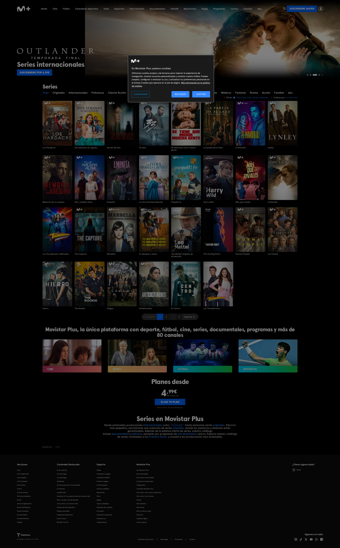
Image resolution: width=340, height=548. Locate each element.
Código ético (141, 485)
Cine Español (21, 478)
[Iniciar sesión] (320, 9)
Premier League (102, 481)
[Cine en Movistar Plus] (71, 356)
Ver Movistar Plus (143, 470)
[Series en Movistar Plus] (137, 356)
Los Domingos (62, 478)
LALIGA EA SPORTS (103, 478)
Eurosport (100, 511)
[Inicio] (23, 9)
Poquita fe (176, 202)
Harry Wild (208, 202)
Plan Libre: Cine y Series (145, 496)
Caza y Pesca (61, 518)
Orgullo (19, 522)
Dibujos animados (63, 511)
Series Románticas (23, 507)
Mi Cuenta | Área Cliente (145, 478)
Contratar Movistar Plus (145, 489)
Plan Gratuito (137, 8)
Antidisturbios (145, 308)
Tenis (106, 8)
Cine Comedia (22, 481)
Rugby (204, 8)
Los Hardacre (48, 147)
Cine (55, 8)
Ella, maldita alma (83, 202)
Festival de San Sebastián (66, 507)
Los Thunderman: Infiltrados (55, 254)
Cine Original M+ (23, 474)
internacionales (152, 425)
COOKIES (192, 539)
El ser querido (62, 470)
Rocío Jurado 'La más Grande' (67, 500)
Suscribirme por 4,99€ (34, 72)
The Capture (81, 254)
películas (136, 433)
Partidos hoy (101, 518)
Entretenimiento (23, 518)
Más (260, 9)
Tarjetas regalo (142, 518)
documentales (120, 433)
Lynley (271, 147)
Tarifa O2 (140, 515)
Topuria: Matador (103, 504)
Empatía (111, 202)
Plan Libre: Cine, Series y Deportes (149, 492)
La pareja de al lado (213, 147)
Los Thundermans (211, 308)
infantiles (178, 428)
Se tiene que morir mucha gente (183, 148)
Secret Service (113, 147)
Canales (247, 8)
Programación (102, 522)
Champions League (103, 474)
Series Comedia (22, 511)
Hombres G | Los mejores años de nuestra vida (73, 496)
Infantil (174, 8)
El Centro (175, 308)
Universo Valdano (103, 489)
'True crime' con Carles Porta (67, 504)
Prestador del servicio (145, 539)
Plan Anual (140, 507)
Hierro (45, 308)
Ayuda (298, 470)
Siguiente (188, 317)
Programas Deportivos (65, 515)
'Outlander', (177, 425)
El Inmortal (241, 147)
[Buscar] (284, 9)
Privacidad (178, 539)
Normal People (243, 254)
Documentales (157, 8)
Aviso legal (164, 539)
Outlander (273, 202)
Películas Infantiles (23, 496)
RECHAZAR (180, 94)
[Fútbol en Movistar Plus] (202, 356)
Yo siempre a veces (148, 254)
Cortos (234, 8)
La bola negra (62, 474)
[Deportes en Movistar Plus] (268, 356)
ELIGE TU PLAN (170, 402)
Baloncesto (190, 8)
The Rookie (80, 308)
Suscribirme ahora (302, 8)
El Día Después (102, 485)
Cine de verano (22, 492)
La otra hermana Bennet (151, 202)
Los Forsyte (273, 254)
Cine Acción (21, 485)
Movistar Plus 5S (62, 522)
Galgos (110, 308)
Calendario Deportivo (104, 515)
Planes (139, 500)
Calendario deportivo (86, 8)
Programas (219, 8)
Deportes (119, 8)
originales (219, 425)
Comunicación (142, 522)
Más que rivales (243, 202)
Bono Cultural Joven (144, 511)
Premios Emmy (158, 436)
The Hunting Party (211, 254)
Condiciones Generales (145, 481)
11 (179, 317)
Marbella (111, 254)
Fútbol (66, 8)
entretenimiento (187, 433)
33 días (142, 147)
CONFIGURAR (141, 94)
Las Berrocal (61, 492)
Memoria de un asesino (53, 202)
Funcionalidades (142, 474)
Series (44, 8)
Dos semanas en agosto (86, 147)
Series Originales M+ (24, 504)
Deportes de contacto (104, 507)
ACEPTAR (201, 94)
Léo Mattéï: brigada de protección (182, 255)
